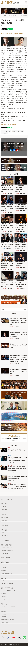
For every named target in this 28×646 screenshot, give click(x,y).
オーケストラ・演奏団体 (7, 583)
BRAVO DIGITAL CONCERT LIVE (9, 606)
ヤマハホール (5, 535)
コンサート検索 (5, 540)
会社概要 (3, 611)
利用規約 (4, 596)
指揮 (14, 131)
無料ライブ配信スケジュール (8, 548)
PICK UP (11, 25)
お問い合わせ (5, 622)
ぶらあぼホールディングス (8, 614)
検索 (25, 309)
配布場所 (4, 567)
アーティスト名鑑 (5, 557)
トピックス (4, 512)
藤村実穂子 (4, 133)
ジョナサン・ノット (6, 131)
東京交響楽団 (20, 131)
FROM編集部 (5, 525)
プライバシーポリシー (7, 599)
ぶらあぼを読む (5, 562)
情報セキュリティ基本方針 (8, 619)
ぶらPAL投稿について (7, 573)
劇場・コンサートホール (7, 581)
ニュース (4, 506)
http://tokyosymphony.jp (8, 124)
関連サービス (4, 604)
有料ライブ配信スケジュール (8, 550)
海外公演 (4, 523)
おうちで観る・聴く (6, 545)
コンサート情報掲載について (8, 590)
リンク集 (3, 578)
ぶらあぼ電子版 (5, 565)
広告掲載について (6, 593)
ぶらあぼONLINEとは (7, 588)
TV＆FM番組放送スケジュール (8, 553)
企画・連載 (4, 509)
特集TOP (4, 533)
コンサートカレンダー (7, 499)
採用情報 (4, 616)
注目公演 (4, 514)
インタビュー (5, 517)
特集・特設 (4, 530)
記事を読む (4, 504)
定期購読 (4, 570)
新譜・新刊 (4, 520)
